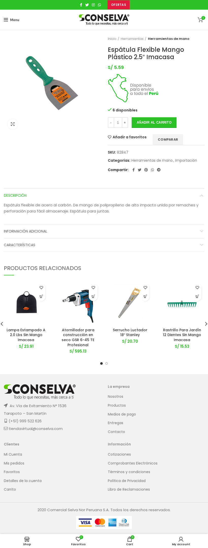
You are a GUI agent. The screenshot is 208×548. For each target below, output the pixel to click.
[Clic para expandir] (13, 124)
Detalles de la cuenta (23, 480)
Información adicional (25, 231)
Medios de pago (122, 414)
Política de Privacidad (127, 480)
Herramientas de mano (168, 39)
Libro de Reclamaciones (129, 489)
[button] (41, 296)
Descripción (15, 195)
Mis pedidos (14, 463)
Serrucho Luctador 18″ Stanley (130, 332)
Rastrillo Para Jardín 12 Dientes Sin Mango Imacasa (182, 334)
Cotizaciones (119, 454)
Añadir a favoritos (130, 137)
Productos (117, 405)
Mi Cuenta (13, 454)
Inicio (112, 39)
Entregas (115, 423)
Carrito (10, 489)
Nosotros (115, 396)
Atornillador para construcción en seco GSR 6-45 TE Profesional (78, 337)
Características (19, 244)
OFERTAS (118, 5)
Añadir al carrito (154, 122)
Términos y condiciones (129, 472)
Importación (186, 160)
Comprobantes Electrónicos (133, 463)
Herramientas (132, 39)
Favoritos (12, 472)
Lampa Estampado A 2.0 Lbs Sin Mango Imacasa (26, 334)
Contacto (116, 431)
